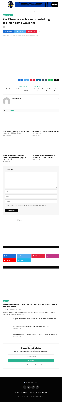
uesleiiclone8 (11, 26)
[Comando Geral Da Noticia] (11, 4)
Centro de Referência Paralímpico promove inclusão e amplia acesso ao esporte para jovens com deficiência (14, 157)
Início (17, 392)
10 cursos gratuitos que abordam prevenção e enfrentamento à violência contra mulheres (35, 319)
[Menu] (12, 4)
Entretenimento (7, 15)
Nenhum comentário (31, 26)
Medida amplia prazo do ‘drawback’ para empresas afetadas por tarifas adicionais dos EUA (30, 306)
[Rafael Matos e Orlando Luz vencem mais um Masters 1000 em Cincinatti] (16, 121)
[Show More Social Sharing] (39, 31)
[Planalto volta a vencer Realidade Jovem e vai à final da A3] (45, 121)
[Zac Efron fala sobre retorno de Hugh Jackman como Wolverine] (31, 53)
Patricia (6, 309)
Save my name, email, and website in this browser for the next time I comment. (27, 205)
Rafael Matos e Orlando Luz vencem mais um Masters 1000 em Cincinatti (16, 132)
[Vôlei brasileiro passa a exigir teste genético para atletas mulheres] (45, 145)
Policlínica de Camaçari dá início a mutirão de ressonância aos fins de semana (35, 334)
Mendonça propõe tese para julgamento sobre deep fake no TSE (31, 326)
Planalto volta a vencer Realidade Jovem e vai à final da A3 (45, 132)
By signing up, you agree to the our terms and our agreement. (31, 364)
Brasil (31, 392)
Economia (6, 301)
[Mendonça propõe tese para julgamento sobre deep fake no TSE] (7, 328)
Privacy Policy (41, 364)
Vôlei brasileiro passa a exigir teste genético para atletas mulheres (43, 156)
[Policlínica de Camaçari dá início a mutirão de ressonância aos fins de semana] (7, 336)
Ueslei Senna (40, 396)
